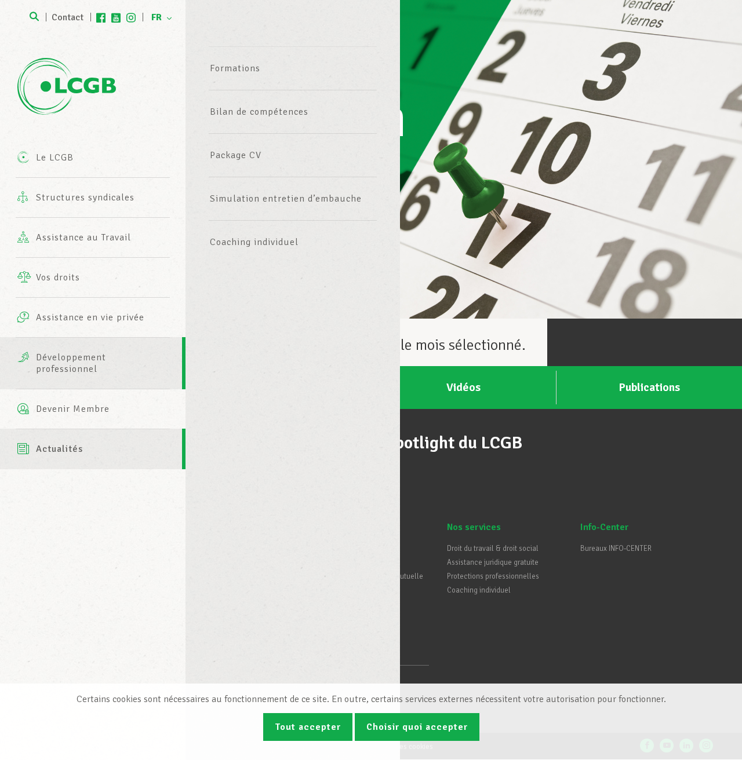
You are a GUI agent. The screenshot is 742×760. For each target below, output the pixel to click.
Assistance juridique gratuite (493, 562)
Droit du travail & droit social (493, 548)
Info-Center (604, 527)
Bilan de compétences (259, 112)
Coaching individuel (254, 242)
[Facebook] (101, 17)
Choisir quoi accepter (417, 727)
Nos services (474, 527)
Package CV (235, 155)
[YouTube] (116, 17)
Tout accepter (308, 727)
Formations (235, 68)
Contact (67, 17)
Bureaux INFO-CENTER (616, 548)
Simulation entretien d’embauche (286, 198)
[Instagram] (131, 17)
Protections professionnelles (493, 576)
